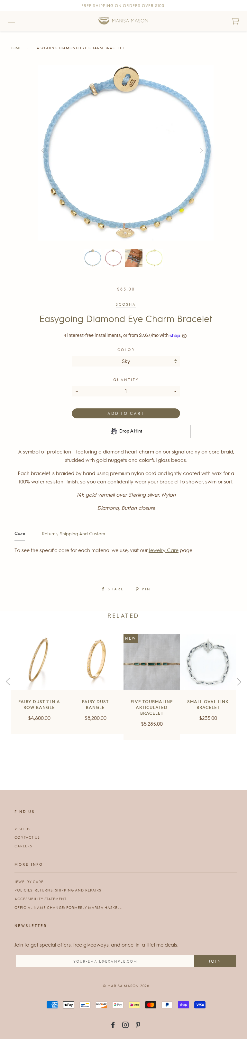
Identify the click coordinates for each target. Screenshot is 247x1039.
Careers (23, 846)
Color (126, 349)
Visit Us (22, 828)
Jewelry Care (163, 550)
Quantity (126, 379)
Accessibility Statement (40, 898)
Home (16, 47)
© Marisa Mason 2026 (126, 985)
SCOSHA (126, 304)
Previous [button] (52, 151)
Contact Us (27, 837)
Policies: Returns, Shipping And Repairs (57, 890)
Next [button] (213, 151)
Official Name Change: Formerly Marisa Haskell (68, 907)
